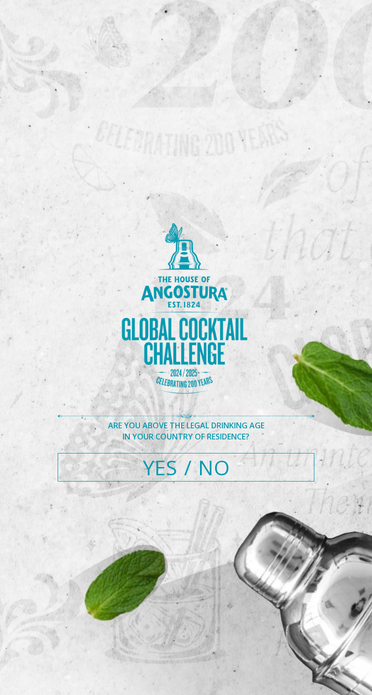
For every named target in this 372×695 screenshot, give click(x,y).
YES (160, 467)
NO (214, 467)
